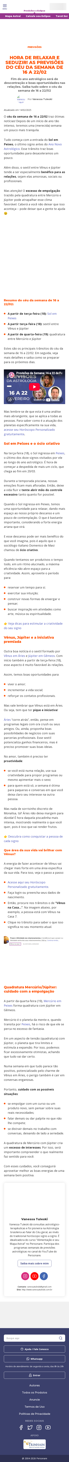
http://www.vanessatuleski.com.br (37, 1289)
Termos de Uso (35, 1406)
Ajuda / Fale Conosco (37, 1349)
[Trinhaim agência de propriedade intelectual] (34, 1448)
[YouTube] (34, 1276)
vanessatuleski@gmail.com (39, 1286)
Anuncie (34, 1399)
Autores (34, 1385)
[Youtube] (48, 1427)
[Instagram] (25, 1276)
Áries (7, 720)
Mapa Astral (13, 16)
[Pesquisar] (61, 1338)
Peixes (60, 453)
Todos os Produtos (34, 1392)
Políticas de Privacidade (34, 1413)
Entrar (36, 1375)
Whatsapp (37, 1358)
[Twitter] (30, 1427)
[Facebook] (44, 1276)
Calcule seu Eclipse (38, 16)
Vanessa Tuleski (42, 99)
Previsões (35, 47)
